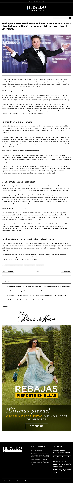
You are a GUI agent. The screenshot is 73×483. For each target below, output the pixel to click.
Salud (36, 15)
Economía (29, 15)
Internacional (13, 15)
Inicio (4, 15)
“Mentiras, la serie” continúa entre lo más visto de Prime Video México (26, 300)
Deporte (5, 19)
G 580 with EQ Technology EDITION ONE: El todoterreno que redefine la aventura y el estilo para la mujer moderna (38, 286)
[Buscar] (70, 18)
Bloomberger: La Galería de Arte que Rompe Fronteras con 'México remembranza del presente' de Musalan (36, 295)
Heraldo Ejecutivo (15, 480)
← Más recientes (8, 271)
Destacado (12, 265)
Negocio (27, 265)
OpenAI (33, 265)
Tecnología (44, 15)
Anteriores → (66, 271)
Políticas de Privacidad (36, 450)
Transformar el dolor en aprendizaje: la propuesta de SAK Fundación (26, 291)
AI (6, 265)
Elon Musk (20, 265)
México (22, 15)
